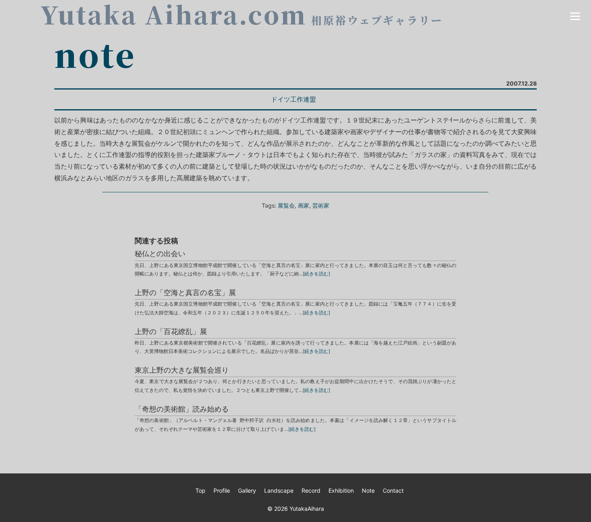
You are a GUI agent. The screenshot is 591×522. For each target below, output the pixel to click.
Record (311, 490)
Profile (221, 490)
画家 (303, 205)
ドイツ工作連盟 (293, 99)
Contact (393, 490)
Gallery (247, 490)
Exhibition (341, 490)
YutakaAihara (306, 508)
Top (200, 490)
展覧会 (286, 205)
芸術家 (320, 205)
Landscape (278, 490)
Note (368, 490)
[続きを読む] (316, 274)
